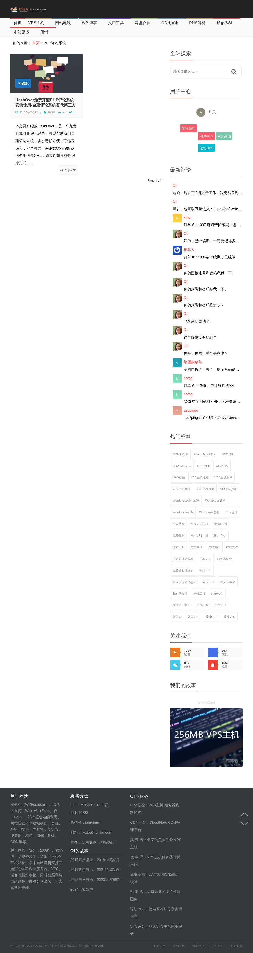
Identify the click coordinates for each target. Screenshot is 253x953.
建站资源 (232, 547)
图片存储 (220, 535)
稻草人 (189, 249)
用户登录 (237, 946)
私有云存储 (180, 593)
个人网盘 (179, 523)
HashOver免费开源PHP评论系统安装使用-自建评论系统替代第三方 (45, 102)
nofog (188, 377)
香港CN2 (211, 616)
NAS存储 (179, 477)
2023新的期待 (108, 879)
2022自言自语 (81, 879)
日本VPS (205, 558)
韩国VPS (193, 616)
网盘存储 (142, 22)
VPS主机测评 (223, 477)
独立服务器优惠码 (184, 582)
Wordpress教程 (209, 512)
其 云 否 (136, 839)
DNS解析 (197, 22)
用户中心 (206, 136)
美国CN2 (202, 605)
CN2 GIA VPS (182, 465)
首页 (17, 22)
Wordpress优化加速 (186, 500)
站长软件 (217, 593)
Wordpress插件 (183, 512)
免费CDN (220, 523)
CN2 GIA (227, 454)
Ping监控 (137, 804)
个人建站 (231, 512)
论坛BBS (206, 147)
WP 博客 (89, 22)
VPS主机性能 (200, 477)
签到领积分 (188, 129)
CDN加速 (169, 22)
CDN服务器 (180, 454)
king (187, 217)
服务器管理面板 (183, 570)
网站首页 (160, 946)
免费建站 (179, 535)
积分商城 (224, 136)
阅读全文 (70, 170)
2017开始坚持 (81, 859)
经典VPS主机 (181, 605)
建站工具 (179, 547)
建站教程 (196, 547)
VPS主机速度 (205, 489)
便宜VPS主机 (199, 523)
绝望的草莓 (193, 361)
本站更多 (21, 32)
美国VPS (220, 605)
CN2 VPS (203, 465)
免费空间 (137, 874)
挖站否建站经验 (183, 558)
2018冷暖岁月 (108, 859)
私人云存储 (227, 582)
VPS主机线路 (181, 489)
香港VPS (229, 616)
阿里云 (177, 616)
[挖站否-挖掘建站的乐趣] (38, 9)
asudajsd (191, 409)
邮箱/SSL (224, 22)
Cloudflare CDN (205, 454)
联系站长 (108, 842)
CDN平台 (138, 822)
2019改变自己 (81, 869)
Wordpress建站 (215, 500)
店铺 (44, 32)
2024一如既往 (81, 889)
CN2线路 (222, 465)
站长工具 (199, 593)
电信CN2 (208, 582)
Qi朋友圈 (89, 842)
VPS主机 (36, 22)
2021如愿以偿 (108, 869)
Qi (53, 112)
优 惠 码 (136, 856)
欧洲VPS (205, 570)
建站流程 (214, 547)
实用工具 (116, 22)
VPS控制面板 (229, 489)
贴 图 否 (136, 891)
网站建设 (63, 22)
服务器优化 (224, 558)
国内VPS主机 (199, 535)
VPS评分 (137, 926)
